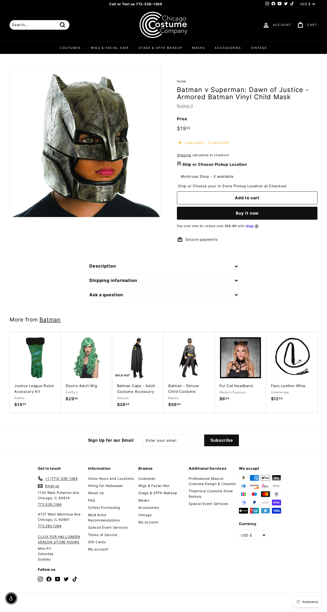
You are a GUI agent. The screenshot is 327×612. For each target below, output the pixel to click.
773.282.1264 (50, 526)
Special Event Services (108, 527)
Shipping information (113, 280)
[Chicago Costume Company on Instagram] (40, 579)
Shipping (184, 155)
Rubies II (185, 105)
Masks (198, 48)
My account (98, 549)
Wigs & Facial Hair (110, 48)
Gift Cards (97, 542)
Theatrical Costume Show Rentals (211, 493)
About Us (96, 493)
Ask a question (106, 294)
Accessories (228, 48)
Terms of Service (102, 535)
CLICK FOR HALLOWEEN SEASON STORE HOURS (59, 539)
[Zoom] (85, 141)
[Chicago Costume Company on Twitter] (66, 579)
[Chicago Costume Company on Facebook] (48, 579)
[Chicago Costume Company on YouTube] (57, 579)
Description (102, 266)
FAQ (91, 500)
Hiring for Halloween (105, 486)
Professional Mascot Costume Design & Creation (212, 481)
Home (181, 81)
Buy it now (247, 213)
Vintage (259, 48)
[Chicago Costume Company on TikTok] (74, 579)
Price (182, 118)
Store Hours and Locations (111, 478)
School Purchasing (104, 507)
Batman (50, 319)
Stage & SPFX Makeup (161, 48)
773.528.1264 (50, 504)
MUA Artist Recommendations (104, 517)
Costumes (70, 48)
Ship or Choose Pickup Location (214, 164)
